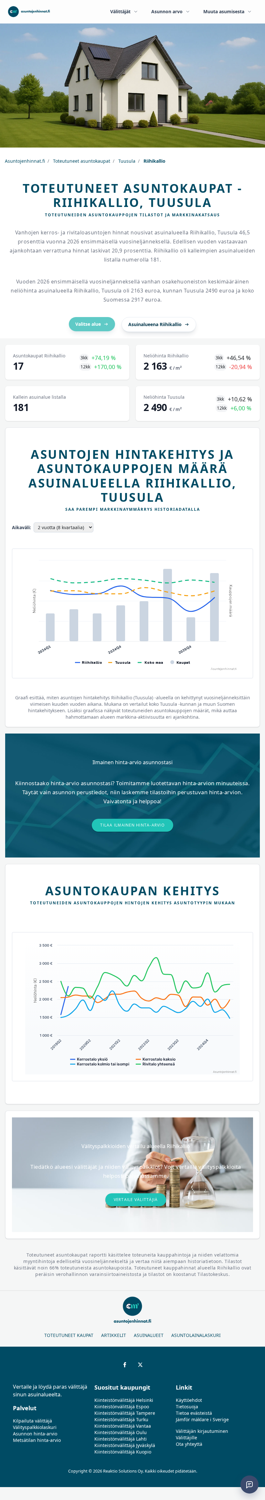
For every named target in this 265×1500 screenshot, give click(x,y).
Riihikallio (153, 161)
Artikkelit (113, 1335)
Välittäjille (186, 1437)
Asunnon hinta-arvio (35, 1434)
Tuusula (126, 161)
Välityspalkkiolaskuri (35, 1427)
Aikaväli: (21, 527)
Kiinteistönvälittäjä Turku (121, 1419)
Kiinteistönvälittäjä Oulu (120, 1432)
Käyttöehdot (189, 1400)
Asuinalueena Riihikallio (155, 324)
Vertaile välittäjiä (136, 1199)
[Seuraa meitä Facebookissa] (124, 1365)
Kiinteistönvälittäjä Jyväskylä (124, 1445)
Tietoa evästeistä (194, 1413)
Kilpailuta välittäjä (32, 1421)
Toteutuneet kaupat (68, 1335)
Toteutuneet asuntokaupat (81, 161)
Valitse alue (88, 324)
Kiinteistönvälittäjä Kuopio (122, 1452)
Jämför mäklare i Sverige (202, 1419)
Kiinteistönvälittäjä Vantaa (122, 1426)
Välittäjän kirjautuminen (202, 1431)
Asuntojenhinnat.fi (25, 161)
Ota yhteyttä (189, 1444)
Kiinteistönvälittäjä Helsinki (123, 1400)
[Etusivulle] (29, 11)
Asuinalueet (149, 1335)
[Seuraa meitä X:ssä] (140, 1365)
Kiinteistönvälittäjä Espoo (121, 1406)
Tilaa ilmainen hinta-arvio (132, 825)
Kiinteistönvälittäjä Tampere (124, 1413)
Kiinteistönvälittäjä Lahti (120, 1439)
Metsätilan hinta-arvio (37, 1440)
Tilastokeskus (212, 1274)
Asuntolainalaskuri (196, 1335)
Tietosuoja (187, 1406)
